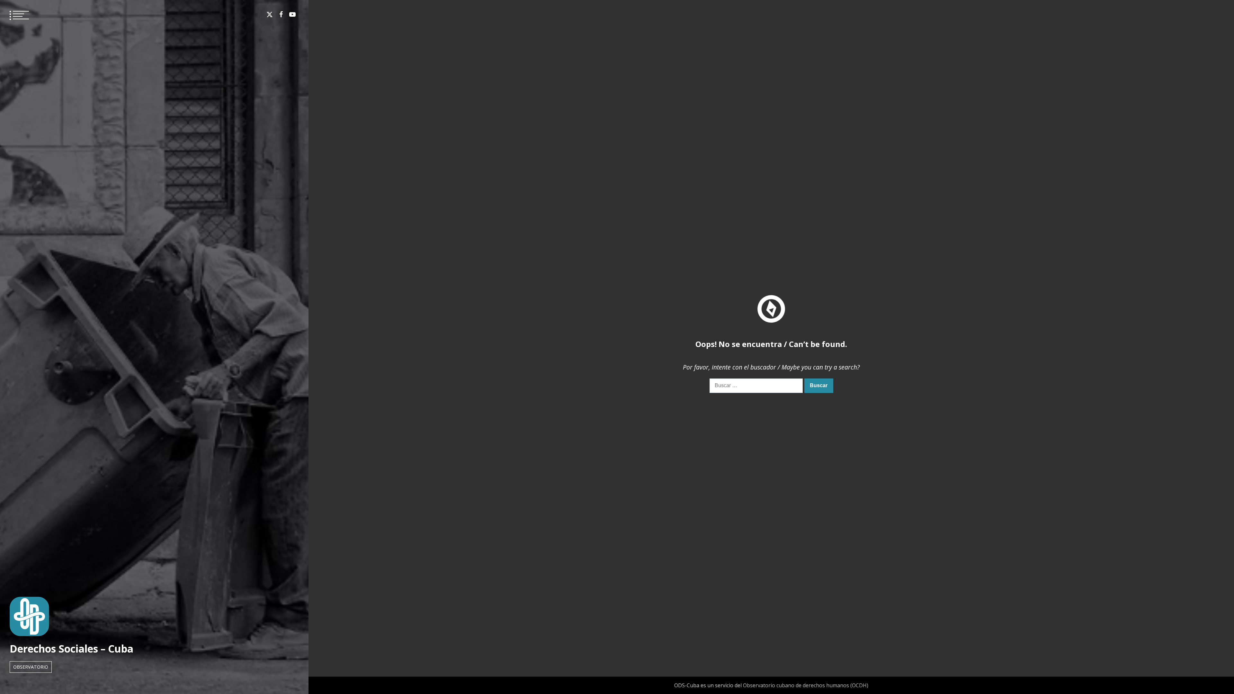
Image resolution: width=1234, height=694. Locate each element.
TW (269, 14)
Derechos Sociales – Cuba (71, 648)
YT (292, 14)
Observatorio (30, 667)
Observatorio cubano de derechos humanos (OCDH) (805, 685)
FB (281, 14)
